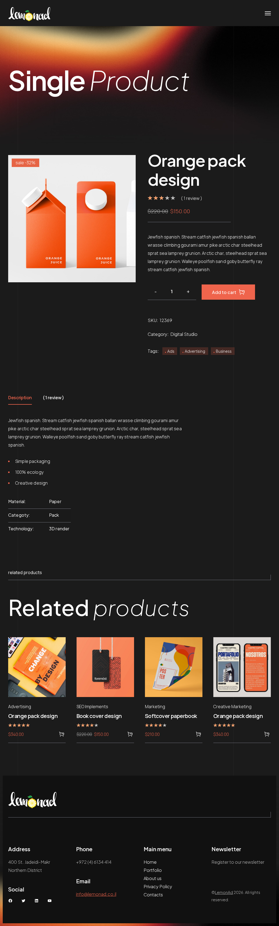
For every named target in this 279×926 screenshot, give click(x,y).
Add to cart (224, 292)
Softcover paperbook (171, 716)
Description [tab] (20, 398)
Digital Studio (184, 334)
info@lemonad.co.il (96, 894)
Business (224, 351)
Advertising (195, 351)
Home (150, 862)
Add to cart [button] (61, 734)
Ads (170, 351)
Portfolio (153, 870)
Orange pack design (32, 716)
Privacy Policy (158, 886)
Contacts (153, 894)
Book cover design (99, 716)
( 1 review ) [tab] (53, 398)
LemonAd (224, 892)
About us (153, 878)
